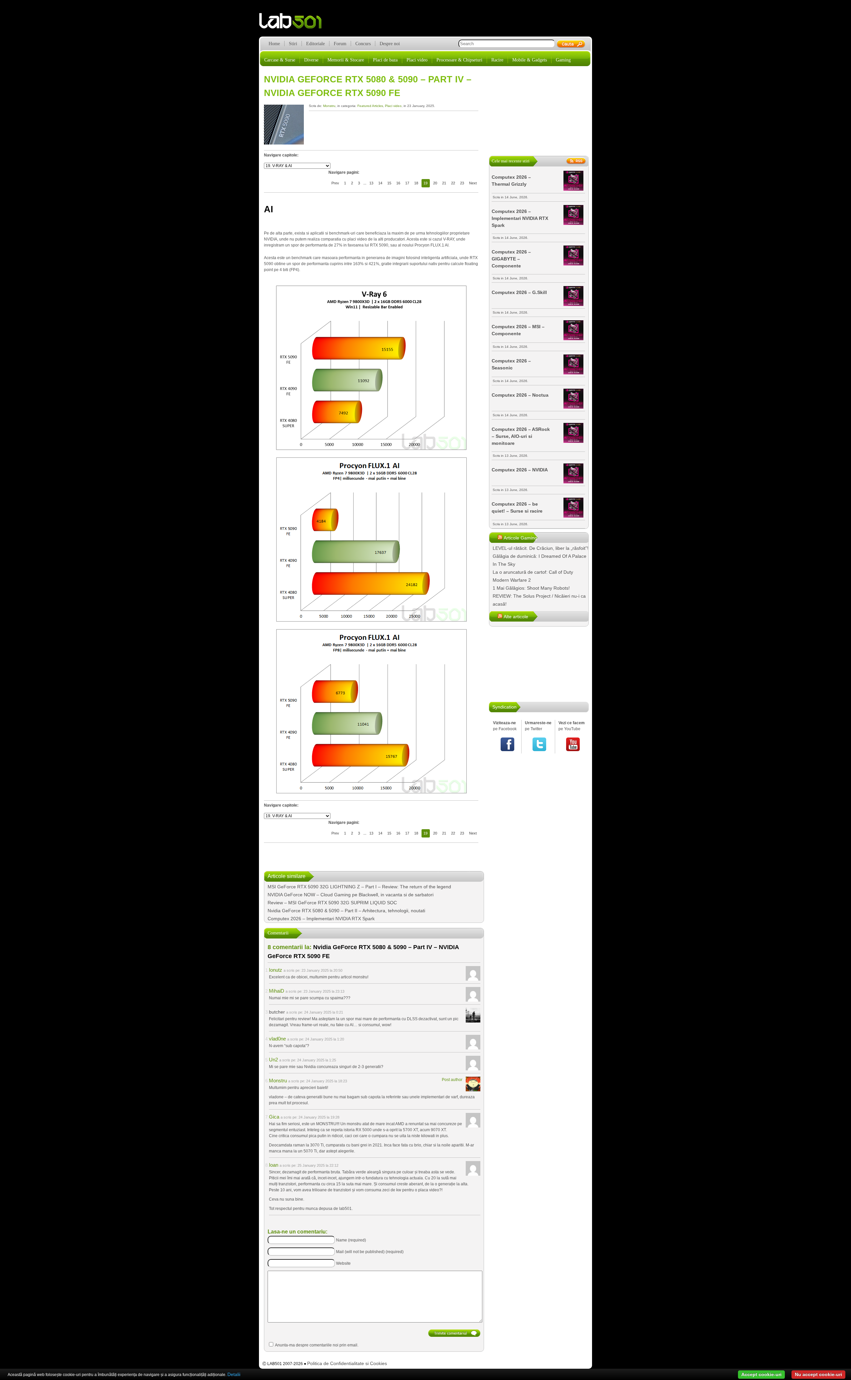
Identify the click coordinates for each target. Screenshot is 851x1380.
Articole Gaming (520, 538)
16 (398, 183)
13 (371, 183)
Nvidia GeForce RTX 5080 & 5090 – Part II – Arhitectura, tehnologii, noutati (346, 910)
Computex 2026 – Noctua (520, 395)
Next (473, 183)
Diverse (311, 59)
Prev (335, 183)
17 (407, 183)
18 (416, 183)
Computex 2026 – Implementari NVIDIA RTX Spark (321, 918)
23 (462, 183)
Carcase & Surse (279, 59)
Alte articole (516, 616)
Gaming (563, 59)
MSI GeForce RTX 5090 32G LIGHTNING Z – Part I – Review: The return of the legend (359, 886)
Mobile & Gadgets (529, 59)
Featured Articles (370, 106)
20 (435, 183)
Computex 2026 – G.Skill (519, 292)
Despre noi (390, 43)
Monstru (329, 106)
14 (380, 183)
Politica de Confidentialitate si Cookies (347, 1363)
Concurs (363, 43)
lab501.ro (294, 23)
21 (444, 183)
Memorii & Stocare (345, 59)
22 (453, 183)
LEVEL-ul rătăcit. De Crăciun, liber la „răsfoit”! (540, 548)
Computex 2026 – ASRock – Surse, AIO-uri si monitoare (521, 436)
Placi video (417, 59)
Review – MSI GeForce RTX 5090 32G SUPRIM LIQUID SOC (332, 902)
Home (274, 43)
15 (389, 183)
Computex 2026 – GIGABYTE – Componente (511, 258)
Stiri (293, 43)
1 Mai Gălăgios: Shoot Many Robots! (531, 588)
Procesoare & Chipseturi (459, 59)
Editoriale (315, 43)
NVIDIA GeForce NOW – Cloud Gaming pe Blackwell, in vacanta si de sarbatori (350, 894)
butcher (277, 1012)
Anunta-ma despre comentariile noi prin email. (316, 1345)
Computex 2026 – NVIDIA (520, 469)
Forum (340, 43)
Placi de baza (385, 59)
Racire (497, 59)
